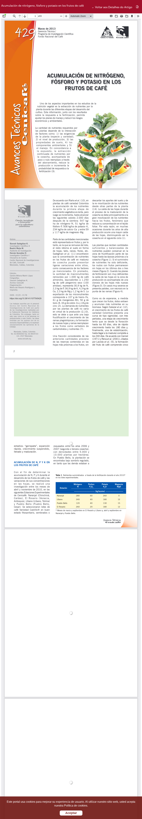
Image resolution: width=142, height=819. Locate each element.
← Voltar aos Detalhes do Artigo (112, 7)
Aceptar (71, 813)
